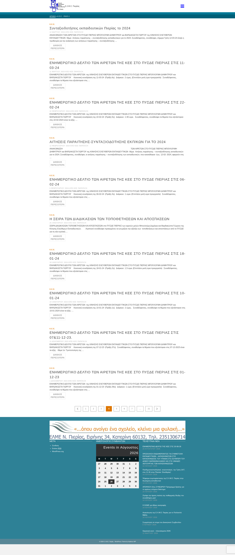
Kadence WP (132, 541)
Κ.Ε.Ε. (52, 24)
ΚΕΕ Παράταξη (76, 32)
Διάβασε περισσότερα (58, 46)
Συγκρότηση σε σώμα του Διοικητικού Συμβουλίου (162, 522)
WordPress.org (58, 451)
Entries (56, 448)
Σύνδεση (55, 445)
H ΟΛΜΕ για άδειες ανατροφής (154, 505)
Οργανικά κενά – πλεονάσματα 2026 (156, 531)
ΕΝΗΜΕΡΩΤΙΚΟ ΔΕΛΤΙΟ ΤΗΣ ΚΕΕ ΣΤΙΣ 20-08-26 (162, 446)
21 (149, 409)
